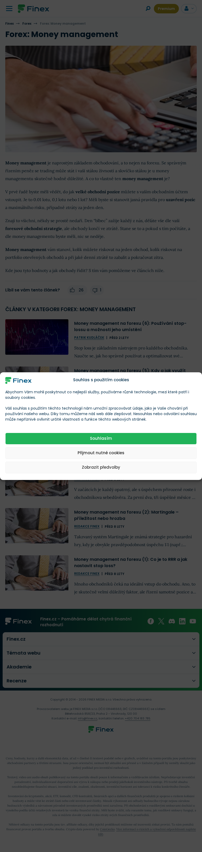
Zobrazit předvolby (101, 467)
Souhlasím (101, 438)
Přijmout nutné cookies (101, 453)
